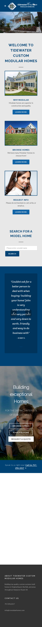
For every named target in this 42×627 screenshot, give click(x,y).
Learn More (21, 112)
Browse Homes (21, 150)
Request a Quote (21, 439)
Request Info (21, 200)
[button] (3, 22)
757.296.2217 (10, 604)
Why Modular (21, 100)
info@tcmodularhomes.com (14, 610)
